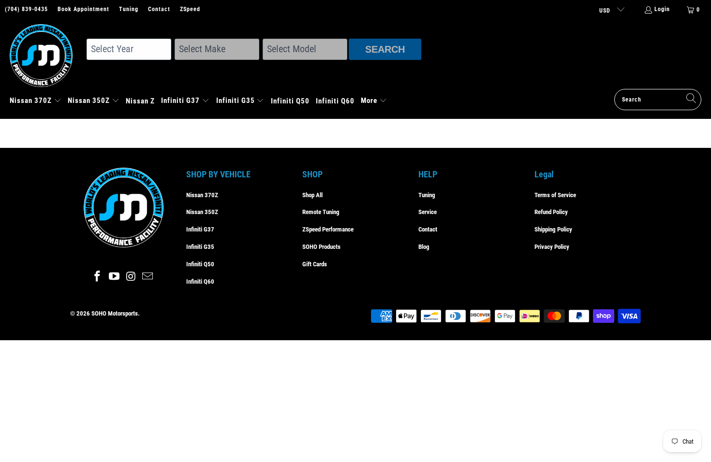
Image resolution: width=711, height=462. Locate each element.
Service (427, 212)
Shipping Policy (553, 229)
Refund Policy (551, 212)
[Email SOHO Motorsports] (148, 277)
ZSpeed (190, 9)
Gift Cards (314, 264)
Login (662, 9)
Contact (159, 9)
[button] (35, 101)
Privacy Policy (551, 246)
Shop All (312, 195)
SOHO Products (321, 246)
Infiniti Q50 (200, 264)
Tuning (128, 9)
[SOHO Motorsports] (46, 56)
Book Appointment (83, 9)
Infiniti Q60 (200, 281)
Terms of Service (555, 195)
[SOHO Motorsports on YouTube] (114, 277)
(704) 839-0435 (26, 9)
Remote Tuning (321, 212)
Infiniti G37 (200, 229)
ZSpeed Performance (328, 229)
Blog (424, 246)
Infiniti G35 (200, 246)
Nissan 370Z (202, 195)
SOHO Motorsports (114, 313)
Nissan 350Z (202, 212)
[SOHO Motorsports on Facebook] (97, 277)
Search (385, 49)
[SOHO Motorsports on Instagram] (131, 277)
